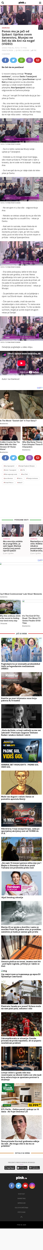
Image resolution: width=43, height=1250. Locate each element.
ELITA (22, 470)
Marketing (22, 1198)
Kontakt (21, 1194)
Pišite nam (21, 1212)
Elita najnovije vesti (10, 474)
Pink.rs (19, 478)
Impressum (21, 1203)
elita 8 (19, 482)
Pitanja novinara (32, 478)
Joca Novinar (8, 478)
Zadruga (6, 28)
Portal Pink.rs (8, 482)
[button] (3, 535)
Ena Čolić (24, 474)
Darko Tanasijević (10, 470)
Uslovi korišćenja (21, 1208)
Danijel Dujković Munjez (26, 466)
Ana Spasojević (9, 466)
